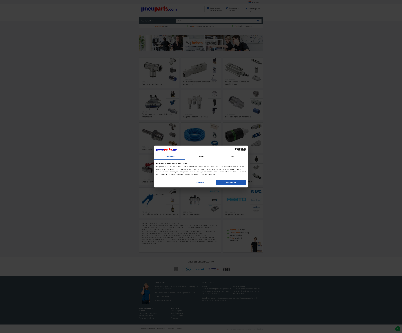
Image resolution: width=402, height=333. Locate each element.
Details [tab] (201, 156)
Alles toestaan (231, 182)
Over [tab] (232, 156)
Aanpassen (199, 182)
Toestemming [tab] (170, 156)
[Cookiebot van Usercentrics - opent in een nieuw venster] (236, 149)
